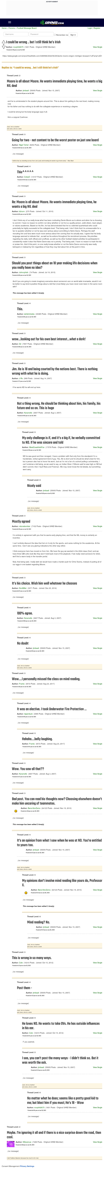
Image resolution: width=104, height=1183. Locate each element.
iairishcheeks (29, 314)
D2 (20, 344)
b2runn (22, 211)
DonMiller (23, 588)
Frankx (22, 683)
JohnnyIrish (23, 272)
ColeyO (27, 177)
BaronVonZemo (34, 808)
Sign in (73, 34)
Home (4, 28)
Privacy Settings (27, 1166)
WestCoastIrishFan (37, 447)
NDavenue (27, 1142)
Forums (12, 28)
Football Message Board (27, 28)
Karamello (28, 412)
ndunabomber (24, 526)
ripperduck (28, 713)
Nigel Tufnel (24, 145)
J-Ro (21, 378)
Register (97, 28)
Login (90, 28)
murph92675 (18, 47)
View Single (97, 47)
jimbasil (26, 90)
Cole (21, 962)
